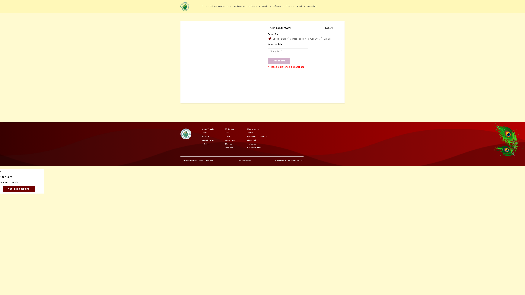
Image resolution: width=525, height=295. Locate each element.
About (299, 6)
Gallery (289, 6)
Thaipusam (229, 148)
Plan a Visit (251, 140)
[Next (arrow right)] (16, 199)
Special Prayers (208, 140)
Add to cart (279, 61)
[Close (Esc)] (5, 195)
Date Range (298, 39)
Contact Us (312, 6)
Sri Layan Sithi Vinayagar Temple (215, 6)
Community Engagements (257, 136)
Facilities (205, 136)
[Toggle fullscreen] (28, 195)
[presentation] (230, 6)
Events (265, 6)
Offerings (277, 6)
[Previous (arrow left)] (5, 199)
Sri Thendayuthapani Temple (245, 6)
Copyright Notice (244, 161)
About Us (250, 133)
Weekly (313, 39)
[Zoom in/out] (39, 195)
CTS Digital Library (254, 148)
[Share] (16, 195)
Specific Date (279, 39)
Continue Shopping (18, 189)
